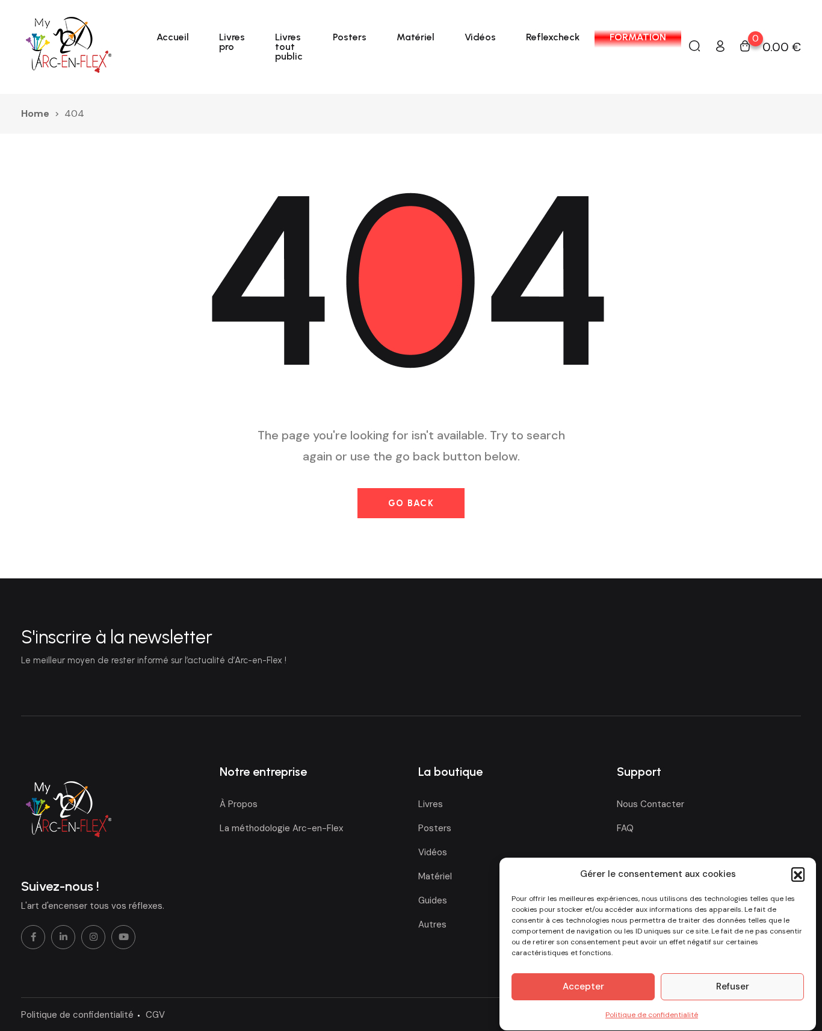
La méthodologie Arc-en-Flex (281, 828)
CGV (155, 1015)
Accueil (172, 37)
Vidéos (480, 37)
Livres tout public (289, 46)
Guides (432, 900)
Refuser (732, 987)
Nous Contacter (650, 804)
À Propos (239, 804)
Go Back (411, 503)
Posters (349, 37)
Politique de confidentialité (651, 1015)
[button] (798, 874)
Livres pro (232, 41)
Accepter (583, 987)
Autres (432, 924)
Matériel (415, 37)
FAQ (625, 828)
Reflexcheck (552, 37)
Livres (430, 804)
